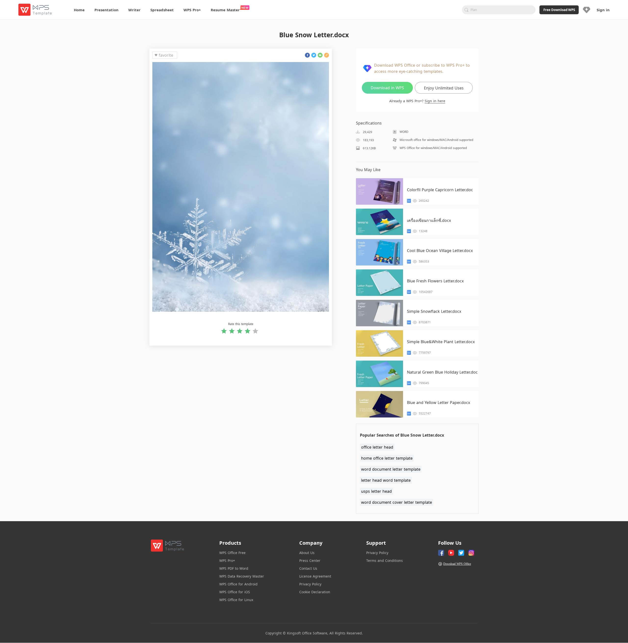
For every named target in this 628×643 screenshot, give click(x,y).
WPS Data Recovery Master (241, 576)
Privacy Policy (310, 584)
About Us (306, 552)
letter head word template (386, 480)
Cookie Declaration (314, 592)
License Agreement (315, 576)
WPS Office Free (232, 552)
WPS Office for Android (238, 584)
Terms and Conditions (384, 560)
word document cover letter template (396, 502)
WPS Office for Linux (236, 599)
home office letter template (387, 458)
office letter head (377, 447)
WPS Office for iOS (234, 592)
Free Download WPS (559, 10)
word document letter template (390, 469)
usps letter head (376, 491)
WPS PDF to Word (233, 568)
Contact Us (308, 568)
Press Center (309, 560)
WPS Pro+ (227, 560)
